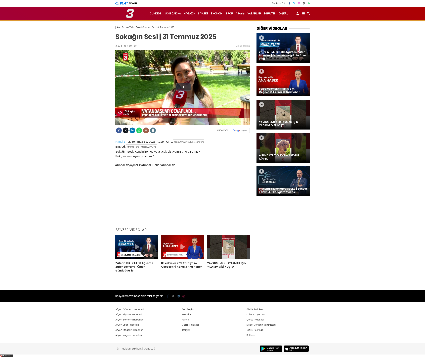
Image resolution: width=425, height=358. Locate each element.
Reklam (251, 335)
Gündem (155, 13)
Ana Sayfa (188, 309)
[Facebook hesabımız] (289, 3)
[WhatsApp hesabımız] (309, 3)
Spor (229, 13)
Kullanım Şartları (256, 314)
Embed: (120, 146)
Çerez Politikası (255, 319)
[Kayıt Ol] (298, 13)
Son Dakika (173, 13)
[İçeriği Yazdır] (153, 130)
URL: (169, 141)
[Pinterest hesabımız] (304, 3)
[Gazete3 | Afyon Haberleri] (129, 17)
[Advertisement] (182, 199)
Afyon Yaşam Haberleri (128, 335)
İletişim (186, 330)
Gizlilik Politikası (190, 324)
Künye (185, 319)
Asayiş (240, 13)
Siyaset (203, 13)
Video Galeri (243, 45)
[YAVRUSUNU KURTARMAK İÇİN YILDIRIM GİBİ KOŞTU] (228, 247)
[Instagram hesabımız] (299, 3)
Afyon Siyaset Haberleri (128, 314)
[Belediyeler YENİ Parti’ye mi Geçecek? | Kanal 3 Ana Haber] (182, 247)
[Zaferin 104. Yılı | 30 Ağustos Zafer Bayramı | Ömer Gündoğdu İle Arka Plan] (136, 247)
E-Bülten (270, 13)
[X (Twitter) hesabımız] (294, 3)
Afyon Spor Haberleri (127, 324)
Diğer (283, 13)
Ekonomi (217, 13)
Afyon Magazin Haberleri (129, 330)
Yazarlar (254, 13)
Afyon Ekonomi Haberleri (129, 319)
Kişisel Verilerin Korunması (261, 324)
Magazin (189, 13)
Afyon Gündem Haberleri (129, 309)
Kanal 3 (120, 141)
